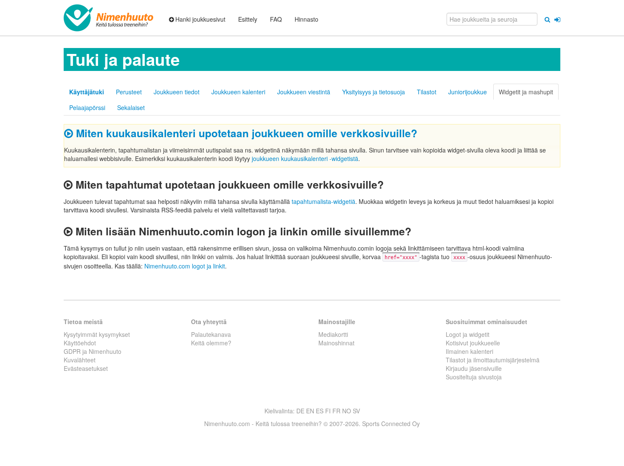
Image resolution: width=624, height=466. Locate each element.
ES (319, 411)
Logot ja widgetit (467, 334)
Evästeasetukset (86, 368)
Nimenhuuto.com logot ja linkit (184, 266)
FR (336, 411)
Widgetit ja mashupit (526, 92)
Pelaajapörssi (87, 107)
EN (310, 411)
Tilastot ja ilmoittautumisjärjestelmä (493, 360)
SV (356, 411)
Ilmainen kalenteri (469, 351)
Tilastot (426, 92)
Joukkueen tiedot (177, 92)
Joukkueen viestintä (303, 92)
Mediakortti (333, 334)
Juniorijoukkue (467, 92)
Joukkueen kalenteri (238, 92)
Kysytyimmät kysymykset (97, 334)
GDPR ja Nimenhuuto (92, 351)
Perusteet (129, 92)
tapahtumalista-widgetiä (323, 201)
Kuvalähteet (80, 360)
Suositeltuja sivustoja (474, 377)
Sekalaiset (131, 107)
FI (328, 411)
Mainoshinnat (336, 343)
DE (300, 411)
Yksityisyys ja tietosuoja (373, 92)
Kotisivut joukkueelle (473, 343)
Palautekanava (211, 334)
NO (346, 411)
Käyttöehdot (80, 343)
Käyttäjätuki (86, 92)
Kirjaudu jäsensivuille (474, 368)
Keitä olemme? (211, 343)
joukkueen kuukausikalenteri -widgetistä (305, 158)
